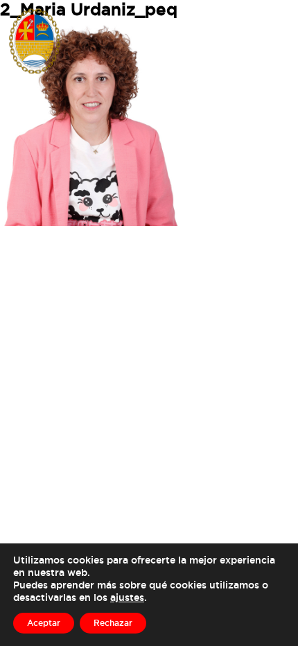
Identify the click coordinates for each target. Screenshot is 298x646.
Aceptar (43, 622)
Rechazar (113, 622)
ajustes (127, 597)
